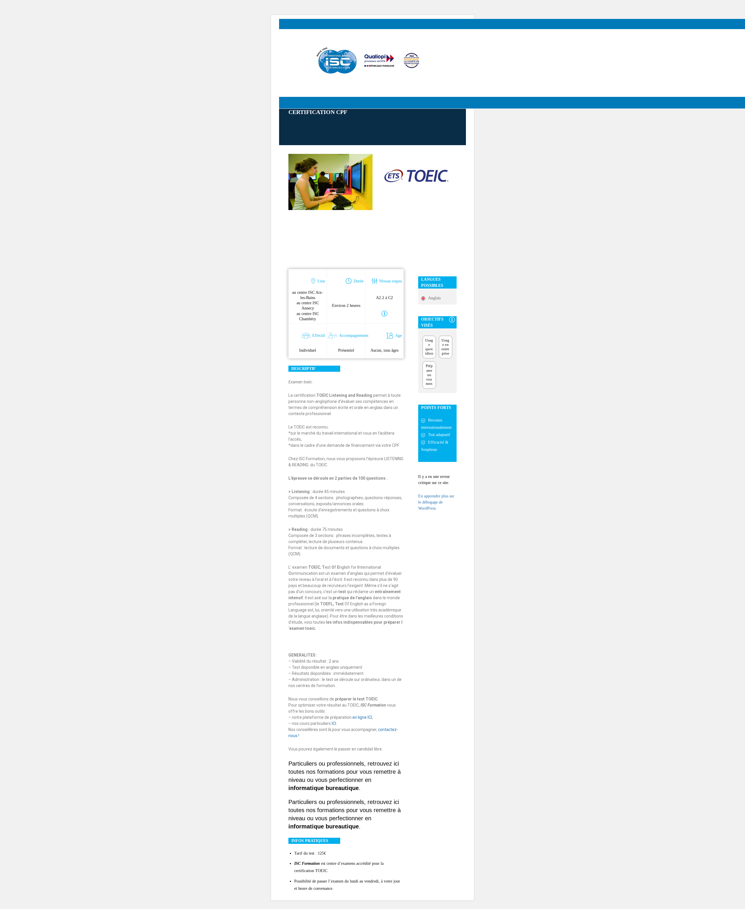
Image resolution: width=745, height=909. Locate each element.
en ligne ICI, (362, 717)
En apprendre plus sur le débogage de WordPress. (436, 502)
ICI (334, 723)
